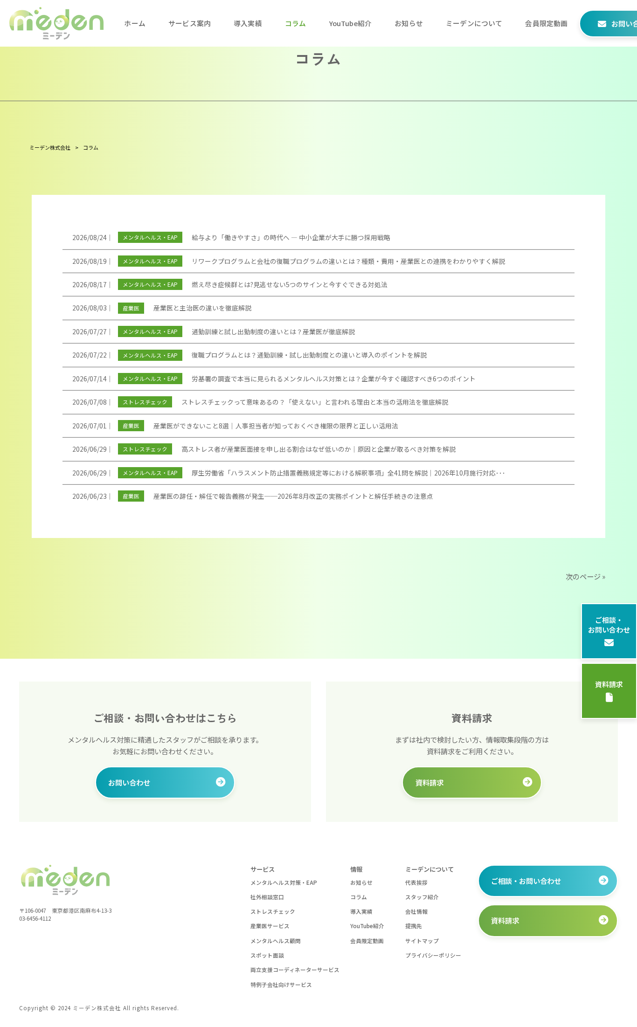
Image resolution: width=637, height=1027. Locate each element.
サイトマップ (422, 940)
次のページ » (585, 576)
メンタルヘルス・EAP (150, 237)
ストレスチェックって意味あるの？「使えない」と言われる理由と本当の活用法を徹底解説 (314, 402)
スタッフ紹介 (422, 897)
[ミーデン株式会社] (56, 23)
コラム (358, 897)
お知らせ (361, 882)
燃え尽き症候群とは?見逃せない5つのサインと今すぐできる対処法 (290, 284)
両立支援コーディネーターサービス (294, 969)
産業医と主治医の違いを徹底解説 (202, 307)
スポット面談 (267, 955)
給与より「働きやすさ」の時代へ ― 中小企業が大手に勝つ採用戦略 (291, 237)
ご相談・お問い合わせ (609, 624)
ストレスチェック (145, 402)
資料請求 (609, 684)
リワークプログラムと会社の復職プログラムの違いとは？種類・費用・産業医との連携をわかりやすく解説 (348, 261)
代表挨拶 (416, 882)
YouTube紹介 (367, 926)
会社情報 (416, 911)
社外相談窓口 (267, 897)
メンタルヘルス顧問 (275, 940)
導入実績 (361, 911)
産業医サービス (270, 926)
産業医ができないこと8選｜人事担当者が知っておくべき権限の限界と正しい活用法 (275, 425)
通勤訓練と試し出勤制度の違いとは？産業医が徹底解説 (273, 331)
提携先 (413, 926)
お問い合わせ (129, 782)
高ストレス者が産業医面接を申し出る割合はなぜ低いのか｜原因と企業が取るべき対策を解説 (318, 449)
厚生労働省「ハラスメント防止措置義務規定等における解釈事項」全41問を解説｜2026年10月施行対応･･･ (348, 472)
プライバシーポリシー (433, 955)
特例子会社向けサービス (281, 984)
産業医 (131, 308)
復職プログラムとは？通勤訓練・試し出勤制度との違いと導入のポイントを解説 (309, 354)
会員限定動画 (367, 940)
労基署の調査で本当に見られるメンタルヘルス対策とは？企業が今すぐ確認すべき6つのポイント (334, 378)
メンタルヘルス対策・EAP (283, 882)
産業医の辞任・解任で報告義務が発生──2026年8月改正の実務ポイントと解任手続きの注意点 (293, 496)
